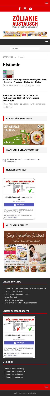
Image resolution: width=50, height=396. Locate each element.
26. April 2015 (11, 104)
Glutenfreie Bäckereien (14, 374)
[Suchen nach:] (25, 48)
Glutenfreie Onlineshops (15, 371)
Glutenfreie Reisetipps (14, 300)
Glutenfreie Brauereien (14, 377)
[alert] (25, 160)
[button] (46, 3)
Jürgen (31, 85)
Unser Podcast (11, 297)
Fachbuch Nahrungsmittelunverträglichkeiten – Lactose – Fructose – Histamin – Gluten (25, 80)
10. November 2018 (14, 85)
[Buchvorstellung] (8, 74)
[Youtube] (30, 9)
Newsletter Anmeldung (14, 368)
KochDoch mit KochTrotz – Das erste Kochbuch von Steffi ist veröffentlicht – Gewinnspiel (21, 98)
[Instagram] (25, 9)
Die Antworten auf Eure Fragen (17, 294)
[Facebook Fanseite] (19, 9)
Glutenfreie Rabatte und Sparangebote (21, 303)
